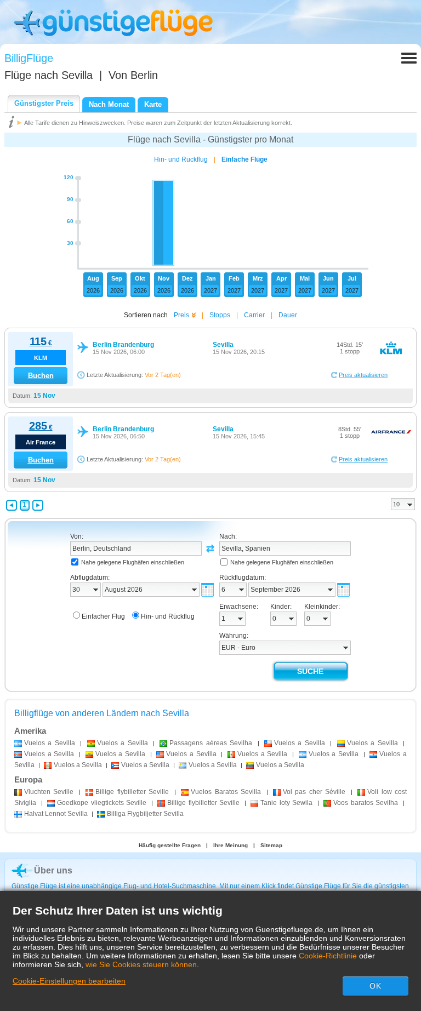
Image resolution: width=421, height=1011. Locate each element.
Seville (48, 792)
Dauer (287, 315)
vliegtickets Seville (101, 803)
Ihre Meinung (230, 845)
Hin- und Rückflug (181, 159)
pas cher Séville (314, 792)
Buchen (41, 376)
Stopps (219, 315)
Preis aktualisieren (363, 375)
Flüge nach (48, 75)
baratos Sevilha (365, 803)
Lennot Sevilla (56, 814)
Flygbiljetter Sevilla (145, 814)
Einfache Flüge (244, 159)
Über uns (53, 870)
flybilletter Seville (132, 792)
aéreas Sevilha (210, 743)
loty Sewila (286, 803)
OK (375, 985)
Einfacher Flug (103, 616)
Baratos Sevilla (226, 792)
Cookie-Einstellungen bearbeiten (69, 980)
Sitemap (271, 845)
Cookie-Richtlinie (328, 955)
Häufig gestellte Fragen (170, 845)
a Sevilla (49, 743)
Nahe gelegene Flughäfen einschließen (132, 562)
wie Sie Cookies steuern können (141, 964)
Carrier (254, 315)
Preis (181, 315)
